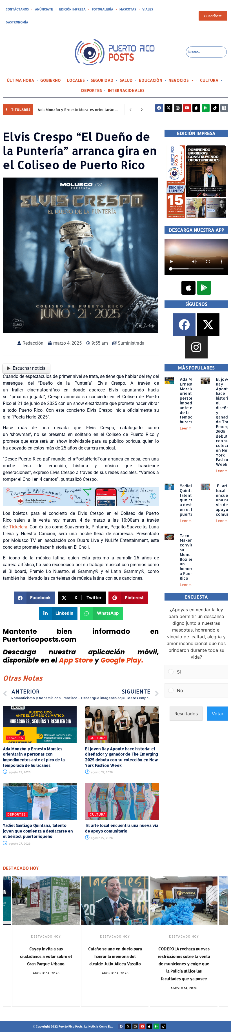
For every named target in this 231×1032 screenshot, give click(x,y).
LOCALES (76, 80)
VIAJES (147, 9)
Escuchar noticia (29, 368)
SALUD (126, 80)
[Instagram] (178, 108)
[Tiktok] (215, 108)
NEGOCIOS (178, 80)
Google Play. (122, 660)
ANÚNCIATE (44, 9)
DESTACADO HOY (46, 936)
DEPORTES (91, 90)
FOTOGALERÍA (102, 9)
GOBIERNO (50, 80)
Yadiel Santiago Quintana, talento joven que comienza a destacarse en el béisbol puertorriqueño (38, 831)
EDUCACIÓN (150, 80)
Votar (217, 713)
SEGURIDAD (102, 80)
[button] (34, 598)
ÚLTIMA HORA (20, 80)
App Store (76, 660)
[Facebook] (159, 108)
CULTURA (209, 80)
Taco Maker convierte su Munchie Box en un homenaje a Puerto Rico (189, 557)
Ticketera (18, 527)
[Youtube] (187, 108)
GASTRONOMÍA (17, 22)
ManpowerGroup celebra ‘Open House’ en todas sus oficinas (183, 956)
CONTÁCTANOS (17, 9)
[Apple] (196, 108)
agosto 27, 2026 (19, 772)
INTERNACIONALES (126, 90)
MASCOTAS (127, 9)
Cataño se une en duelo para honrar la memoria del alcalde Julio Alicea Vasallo (46, 956)
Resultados (186, 713)
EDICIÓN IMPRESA (72, 9)
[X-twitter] (168, 108)
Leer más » (189, 428)
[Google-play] (206, 108)
